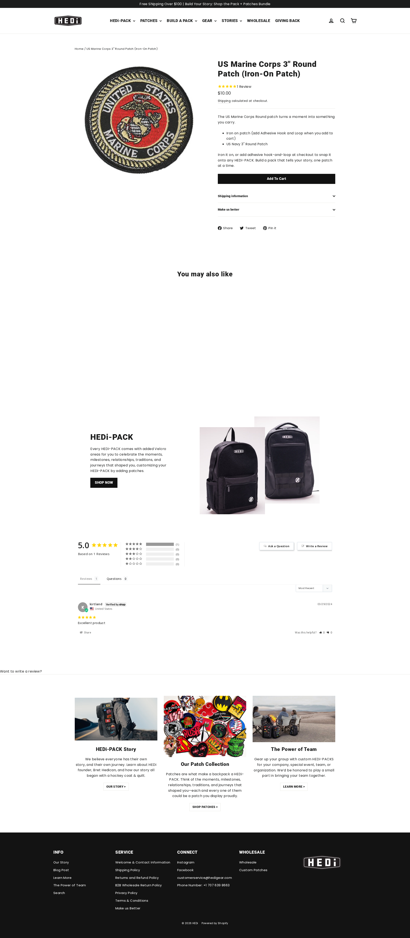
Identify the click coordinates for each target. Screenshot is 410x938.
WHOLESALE (258, 20)
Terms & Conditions (131, 900)
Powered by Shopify (215, 923)
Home (79, 49)
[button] (322, 632)
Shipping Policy (127, 870)
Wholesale (248, 862)
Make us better (228, 209)
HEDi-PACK (121, 20)
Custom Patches (253, 870)
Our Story (61, 862)
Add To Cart (276, 179)
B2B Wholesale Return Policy (138, 885)
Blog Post (61, 870)
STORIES (230, 20)
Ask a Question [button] (278, 546)
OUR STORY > (116, 786)
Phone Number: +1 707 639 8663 (203, 885)
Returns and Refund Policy (137, 877)
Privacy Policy (126, 893)
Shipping (224, 101)
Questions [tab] (114, 579)
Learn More (62, 877)
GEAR (207, 20)
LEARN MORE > (294, 786)
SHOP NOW (104, 483)
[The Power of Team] (294, 719)
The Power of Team (69, 885)
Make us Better (128, 908)
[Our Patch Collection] (205, 726)
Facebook (185, 870)
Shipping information (233, 196)
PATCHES (149, 20)
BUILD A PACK (180, 20)
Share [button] (87, 632)
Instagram (186, 862)
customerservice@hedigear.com (204, 877)
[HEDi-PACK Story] (116, 719)
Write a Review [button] (317, 546)
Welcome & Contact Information (142, 862)
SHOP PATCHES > (205, 807)
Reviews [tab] (86, 579)
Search (59, 893)
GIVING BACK (287, 20)
